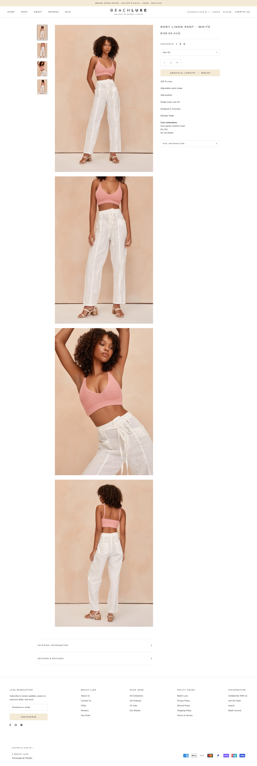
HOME (11, 12)
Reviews (85, 710)
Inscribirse (28, 717)
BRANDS (53, 12)
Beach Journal (234, 710)
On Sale (133, 705)
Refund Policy (183, 705)
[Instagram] (16, 725)
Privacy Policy (183, 700)
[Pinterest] (184, 44)
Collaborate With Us (237, 695)
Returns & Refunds (51, 658)
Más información (174, 144)
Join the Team (234, 700)
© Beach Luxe (20, 754)
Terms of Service (184, 715)
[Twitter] (180, 44)
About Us (85, 695)
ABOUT (38, 12)
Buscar (227, 12)
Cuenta (216, 12)
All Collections (136, 695)
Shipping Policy (184, 710)
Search (231, 705)
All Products (135, 700)
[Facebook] (176, 44)
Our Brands (135, 710)
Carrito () (242, 12)
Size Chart (85, 715)
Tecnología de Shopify (22, 758)
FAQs (83, 705)
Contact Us (86, 700)
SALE (68, 12)
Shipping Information (53, 645)
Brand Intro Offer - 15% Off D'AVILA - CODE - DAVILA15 (128, 3)
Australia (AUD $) (197, 12)
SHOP (24, 12)
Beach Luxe (182, 695)
